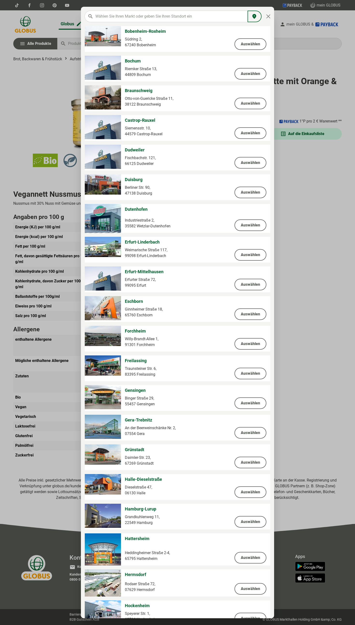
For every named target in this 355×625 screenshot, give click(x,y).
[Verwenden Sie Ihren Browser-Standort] (255, 16)
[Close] (268, 16)
